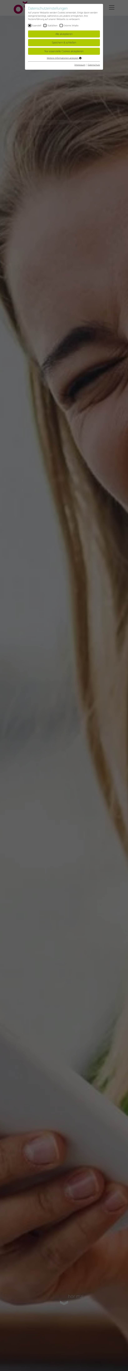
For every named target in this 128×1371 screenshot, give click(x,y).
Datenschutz (94, 64)
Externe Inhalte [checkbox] (71, 25)
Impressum (79, 64)
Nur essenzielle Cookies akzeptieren (64, 51)
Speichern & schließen (64, 42)
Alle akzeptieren (64, 34)
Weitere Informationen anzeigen (63, 57)
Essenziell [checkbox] (36, 25)
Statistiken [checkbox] (52, 25)
